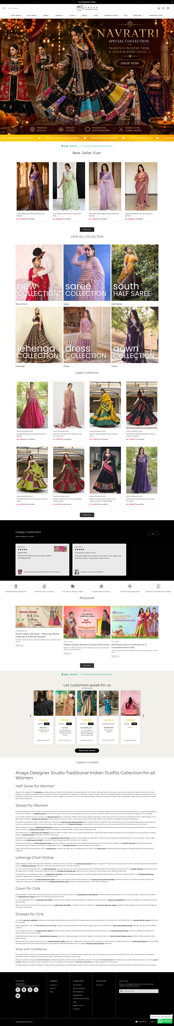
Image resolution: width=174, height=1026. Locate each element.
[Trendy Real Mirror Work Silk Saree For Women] (33, 186)
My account (99, 985)
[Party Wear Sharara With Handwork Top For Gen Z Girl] (68, 405)
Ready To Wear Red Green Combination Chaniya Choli (67, 500)
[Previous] (33, 2)
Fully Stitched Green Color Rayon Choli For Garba (32, 500)
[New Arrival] (39, 272)
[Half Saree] (134, 272)
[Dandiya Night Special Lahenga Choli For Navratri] (32, 405)
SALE (126, 15)
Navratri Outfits (156, 15)
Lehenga (58, 15)
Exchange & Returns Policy (81, 998)
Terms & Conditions (79, 988)
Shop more (87, 229)
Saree (45, 15)
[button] (168, 8)
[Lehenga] (39, 335)
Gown (72, 15)
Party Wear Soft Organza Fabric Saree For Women (104, 215)
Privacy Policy (77, 985)
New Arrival (16, 15)
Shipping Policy (77, 995)
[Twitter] (36, 989)
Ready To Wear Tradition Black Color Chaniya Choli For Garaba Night (103, 500)
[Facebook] (24, 989)
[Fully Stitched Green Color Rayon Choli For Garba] (32, 470)
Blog (51, 991)
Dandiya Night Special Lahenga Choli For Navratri (32, 435)
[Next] (141, 2)
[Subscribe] (156, 991)
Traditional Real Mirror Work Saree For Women (139, 215)
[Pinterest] (18, 989)
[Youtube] (18, 995)
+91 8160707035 (20, 984)
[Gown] (134, 335)
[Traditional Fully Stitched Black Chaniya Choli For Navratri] (141, 405)
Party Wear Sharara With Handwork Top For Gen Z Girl (67, 435)
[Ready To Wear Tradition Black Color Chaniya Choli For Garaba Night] (105, 470)
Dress (84, 15)
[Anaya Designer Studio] (87, 8)
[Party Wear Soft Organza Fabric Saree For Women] (105, 186)
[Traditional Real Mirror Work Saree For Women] (141, 186)
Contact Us (53, 985)
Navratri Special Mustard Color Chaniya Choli (104, 435)
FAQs (74, 1002)
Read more (19, 645)
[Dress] (87, 335)
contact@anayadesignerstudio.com (26, 986)
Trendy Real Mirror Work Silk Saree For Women (31, 215)
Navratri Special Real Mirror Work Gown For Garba (140, 500)
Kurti (96, 15)
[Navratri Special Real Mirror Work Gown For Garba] (141, 470)
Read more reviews (87, 751)
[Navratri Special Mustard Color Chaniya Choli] (105, 405)
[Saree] (87, 272)
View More (87, 665)
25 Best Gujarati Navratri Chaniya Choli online (87, 644)
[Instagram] (30, 989)
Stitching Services (78, 991)
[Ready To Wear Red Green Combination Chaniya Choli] (68, 470)
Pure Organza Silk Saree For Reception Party (67, 215)
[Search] (4, 8)
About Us (53, 988)
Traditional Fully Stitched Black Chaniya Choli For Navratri (140, 435)
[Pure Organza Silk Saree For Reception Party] (69, 186)
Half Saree (31, 15)
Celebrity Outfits (111, 15)
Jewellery (137, 15)
